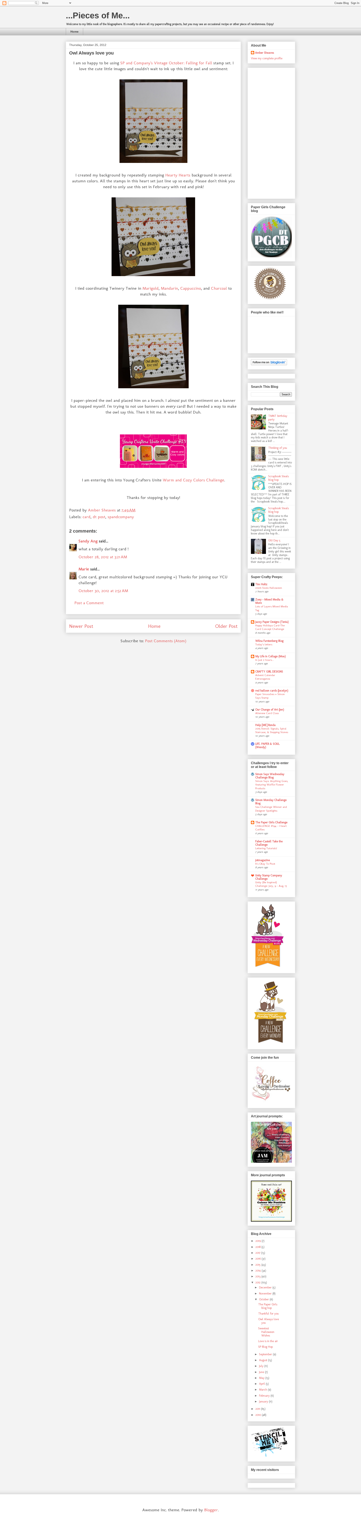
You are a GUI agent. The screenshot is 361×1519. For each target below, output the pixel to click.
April (262, 1384)
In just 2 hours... (264, 659)
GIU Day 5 (274, 540)
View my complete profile (266, 58)
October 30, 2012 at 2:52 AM (103, 590)
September (266, 1354)
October (264, 1299)
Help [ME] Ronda (265, 725)
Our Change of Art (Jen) (269, 709)
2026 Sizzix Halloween (268, 587)
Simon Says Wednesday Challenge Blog (269, 775)
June (262, 1372)
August (263, 1360)
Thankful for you (268, 1313)
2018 (258, 1247)
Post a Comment (89, 602)
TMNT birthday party (277, 417)
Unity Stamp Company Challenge (268, 877)
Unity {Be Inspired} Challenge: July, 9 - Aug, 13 (271, 884)
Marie (84, 568)
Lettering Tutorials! (266, 848)
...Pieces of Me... (98, 15)
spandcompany (121, 516)
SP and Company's (136, 62)
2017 (258, 1253)
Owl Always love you (268, 1321)
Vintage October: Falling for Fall (183, 62)
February (265, 1395)
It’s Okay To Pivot (265, 863)
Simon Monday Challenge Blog (271, 801)
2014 (258, 1270)
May (262, 1378)
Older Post (226, 626)
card (86, 516)
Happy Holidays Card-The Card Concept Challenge (270, 627)
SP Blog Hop (265, 1347)
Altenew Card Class (267, 713)
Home (74, 31)
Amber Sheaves (264, 53)
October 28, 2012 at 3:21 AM (103, 556)
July (261, 1366)
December (265, 1287)
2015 (258, 1264)
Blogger (211, 1509)
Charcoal (219, 288)
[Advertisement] (267, 132)
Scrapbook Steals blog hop (278, 478)
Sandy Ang (88, 540)
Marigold (150, 288)
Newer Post (81, 626)
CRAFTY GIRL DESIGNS (269, 671)
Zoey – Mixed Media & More (269, 601)
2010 (258, 1415)
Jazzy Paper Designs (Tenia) (272, 622)
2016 (258, 1258)
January (264, 1401)
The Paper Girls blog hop (267, 1306)
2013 (258, 1276)
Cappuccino (190, 288)
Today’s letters (263, 644)
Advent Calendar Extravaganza (265, 676)
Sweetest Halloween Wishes (266, 1332)
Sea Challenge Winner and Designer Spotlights (271, 808)
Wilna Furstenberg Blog (269, 641)
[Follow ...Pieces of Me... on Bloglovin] (269, 364)
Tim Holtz (261, 584)
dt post (99, 516)
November (265, 1293)
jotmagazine (262, 860)
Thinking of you (277, 448)
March (263, 1389)
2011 (258, 1409)
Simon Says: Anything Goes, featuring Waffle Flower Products (271, 784)
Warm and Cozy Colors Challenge (193, 479)
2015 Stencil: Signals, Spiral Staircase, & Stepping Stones (271, 730)
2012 (258, 1282)
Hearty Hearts (177, 175)
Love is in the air (268, 1341)
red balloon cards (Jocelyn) (271, 690)
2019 (258, 1241)
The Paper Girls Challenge (271, 822)
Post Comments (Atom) (165, 640)
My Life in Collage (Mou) (270, 656)
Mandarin (169, 288)
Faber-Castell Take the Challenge (269, 843)
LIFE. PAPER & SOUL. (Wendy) (267, 745)
